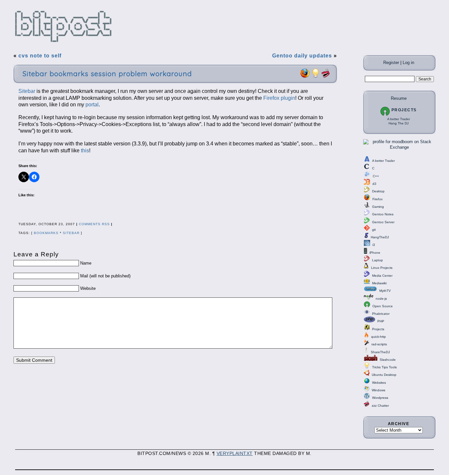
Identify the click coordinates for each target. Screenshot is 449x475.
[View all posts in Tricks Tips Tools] (315, 76)
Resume (399, 98)
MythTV (385, 290)
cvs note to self (39, 55)
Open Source (382, 306)
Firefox (377, 199)
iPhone (374, 252)
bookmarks (46, 233)
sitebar (71, 233)
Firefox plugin (279, 98)
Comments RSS (94, 224)
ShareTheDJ (380, 352)
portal (92, 104)
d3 (374, 183)
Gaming (378, 206)
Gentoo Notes (382, 214)
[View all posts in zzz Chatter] (325, 76)
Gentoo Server (383, 222)
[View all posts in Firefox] (305, 76)
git (374, 229)
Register (391, 62)
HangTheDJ (380, 237)
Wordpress (380, 397)
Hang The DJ (399, 123)
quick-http (378, 336)
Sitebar (26, 91)
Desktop (378, 191)
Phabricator (381, 313)
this (85, 150)
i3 (373, 245)
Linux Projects (381, 268)
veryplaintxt (235, 453)
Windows (378, 390)
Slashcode (388, 359)
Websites (379, 382)
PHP (380, 321)
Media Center (382, 275)
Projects (404, 110)
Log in (408, 62)
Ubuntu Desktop (384, 375)
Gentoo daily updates (302, 55)
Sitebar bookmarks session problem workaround (107, 73)
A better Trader (398, 119)
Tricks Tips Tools (384, 367)
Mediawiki (379, 283)
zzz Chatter (380, 405)
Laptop (377, 260)
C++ (376, 176)
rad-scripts (379, 344)
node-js (381, 298)
